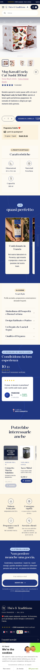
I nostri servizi (9, 639)
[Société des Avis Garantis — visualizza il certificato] (20, 410)
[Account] (27, 7)
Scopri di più (23, 136)
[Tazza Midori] (26, 453)
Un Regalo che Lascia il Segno (17, 328)
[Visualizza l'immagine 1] (5, 63)
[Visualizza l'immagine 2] (13, 63)
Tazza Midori (26, 468)
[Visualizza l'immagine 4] (30, 63)
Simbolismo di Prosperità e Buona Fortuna (18, 312)
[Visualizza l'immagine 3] (22, 63)
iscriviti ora (19, 583)
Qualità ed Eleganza (15, 336)
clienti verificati (19, 2)
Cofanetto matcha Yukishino (9, 470)
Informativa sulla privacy (22, 591)
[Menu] (3, 7)
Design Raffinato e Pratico (19, 320)
